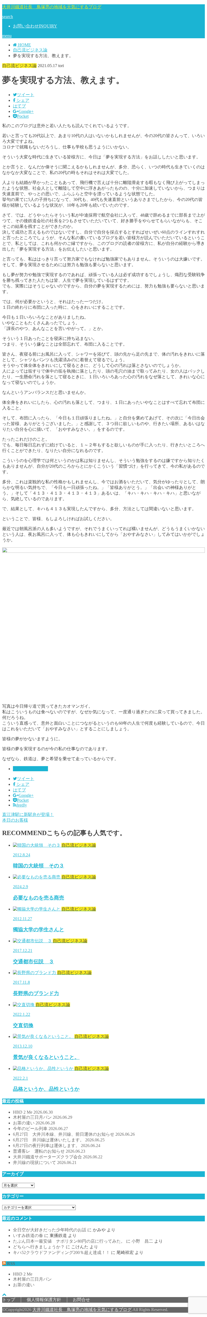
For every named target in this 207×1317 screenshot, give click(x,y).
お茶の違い (34, 1123)
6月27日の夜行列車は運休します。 (56, 1145)
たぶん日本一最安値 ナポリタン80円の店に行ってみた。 (69, 1241)
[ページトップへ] (4, 1294)
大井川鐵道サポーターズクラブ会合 (57, 1157)
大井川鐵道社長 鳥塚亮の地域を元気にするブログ (51, 7)
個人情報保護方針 (44, 1299)
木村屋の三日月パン (42, 1117)
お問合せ (81, 1299)
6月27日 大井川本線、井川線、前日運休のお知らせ (74, 1134)
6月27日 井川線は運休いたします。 (59, 1140)
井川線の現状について (45, 1162)
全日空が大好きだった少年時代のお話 (49, 1230)
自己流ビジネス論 (30, 768)
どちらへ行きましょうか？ (39, 1247)
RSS (11, 1263)
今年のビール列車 (40, 1128)
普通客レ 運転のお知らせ (49, 1151)
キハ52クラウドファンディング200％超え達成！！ (61, 1252)
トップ (8, 1299)
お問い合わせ (35, 26)
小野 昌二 (142, 1241)
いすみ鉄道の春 (28, 1235)
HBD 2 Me (33, 1112)
